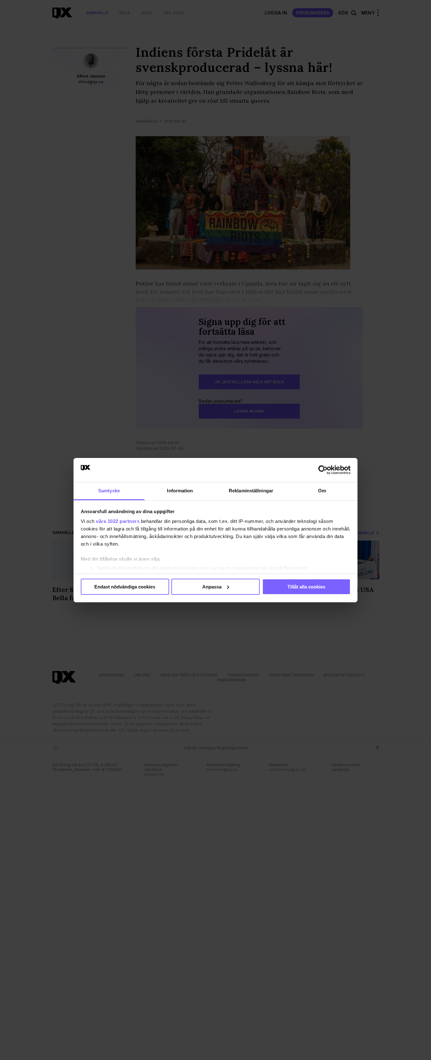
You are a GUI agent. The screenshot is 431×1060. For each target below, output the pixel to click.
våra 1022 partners (117, 521)
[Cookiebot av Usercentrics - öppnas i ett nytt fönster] (323, 470)
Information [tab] (180, 490)
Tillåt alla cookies (306, 586)
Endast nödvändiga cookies (124, 586)
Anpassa (211, 586)
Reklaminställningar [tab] (251, 490)
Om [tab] (322, 490)
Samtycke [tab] (109, 490)
